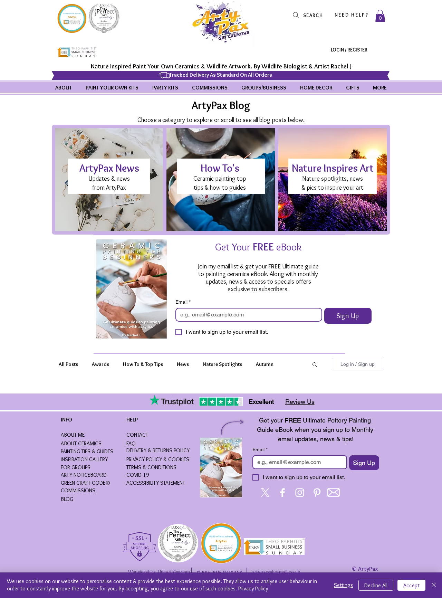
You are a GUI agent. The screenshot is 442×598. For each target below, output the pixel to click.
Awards (100, 364)
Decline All (375, 585)
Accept (411, 585)
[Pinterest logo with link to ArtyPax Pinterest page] (317, 493)
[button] (314, 365)
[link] (380, 16)
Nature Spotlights (222, 364)
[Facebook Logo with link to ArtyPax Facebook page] (282, 493)
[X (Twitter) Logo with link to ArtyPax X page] (265, 493)
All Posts (68, 364)
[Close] (434, 585)
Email (183, 302)
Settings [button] (343, 585)
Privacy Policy (253, 588)
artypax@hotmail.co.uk (276, 572)
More (262, 364)
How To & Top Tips (143, 364)
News (183, 364)
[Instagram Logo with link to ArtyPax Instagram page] (300, 493)
